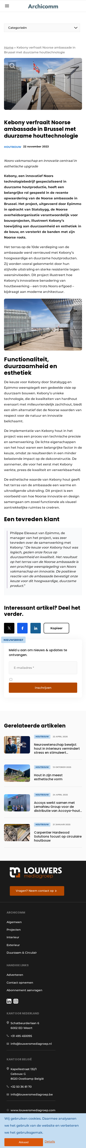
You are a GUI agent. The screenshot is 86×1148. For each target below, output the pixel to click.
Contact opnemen (20, 982)
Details (50, 1141)
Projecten (14, 929)
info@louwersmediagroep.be (32, 1094)
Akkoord (23, 1142)
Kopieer (56, 628)
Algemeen (14, 922)
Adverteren (15, 975)
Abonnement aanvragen (24, 990)
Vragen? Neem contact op (35, 891)
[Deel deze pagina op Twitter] (9, 628)
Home (8, 47)
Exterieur (13, 945)
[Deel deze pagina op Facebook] (22, 628)
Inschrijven (43, 688)
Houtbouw (12, 146)
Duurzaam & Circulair (22, 952)
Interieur (13, 937)
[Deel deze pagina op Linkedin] (35, 628)
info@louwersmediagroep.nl (31, 1044)
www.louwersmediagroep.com (33, 1110)
